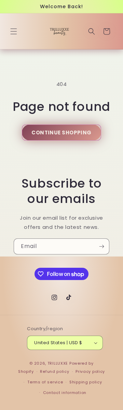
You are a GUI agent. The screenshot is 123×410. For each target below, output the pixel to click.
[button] (13, 31)
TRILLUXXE (57, 363)
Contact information (64, 392)
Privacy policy (90, 371)
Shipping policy (85, 382)
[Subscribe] (101, 246)
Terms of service (45, 382)
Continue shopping (61, 132)
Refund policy (54, 371)
